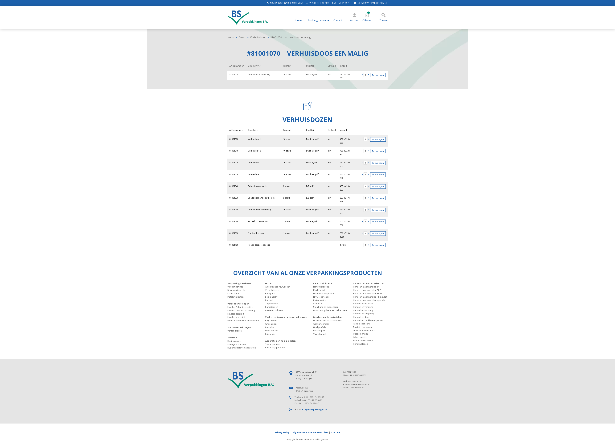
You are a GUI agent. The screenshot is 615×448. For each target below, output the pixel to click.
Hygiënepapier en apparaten (241, 347)
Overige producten (236, 344)
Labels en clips (360, 337)
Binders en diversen (363, 340)
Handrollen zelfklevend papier (368, 320)
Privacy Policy (282, 432)
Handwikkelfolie (321, 286)
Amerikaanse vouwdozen (277, 286)
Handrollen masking (363, 310)
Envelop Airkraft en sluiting (240, 307)
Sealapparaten (272, 344)
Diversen (232, 337)
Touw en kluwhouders (364, 330)
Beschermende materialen (327, 317)
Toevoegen (378, 75)
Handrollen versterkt (363, 306)
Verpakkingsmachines (239, 283)
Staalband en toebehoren (326, 306)
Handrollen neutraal (363, 303)
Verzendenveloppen (238, 303)
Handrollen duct (361, 317)
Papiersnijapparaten (275, 347)
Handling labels (360, 343)
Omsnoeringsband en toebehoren (330, 310)
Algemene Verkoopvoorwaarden (310, 432)
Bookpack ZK (271, 293)
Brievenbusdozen (274, 310)
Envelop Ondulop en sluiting (241, 310)
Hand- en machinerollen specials (369, 300)
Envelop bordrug (235, 313)
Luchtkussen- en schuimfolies (327, 320)
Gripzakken (271, 323)
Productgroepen (317, 20)
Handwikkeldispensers (324, 293)
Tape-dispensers (361, 323)
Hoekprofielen (320, 327)
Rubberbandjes (360, 333)
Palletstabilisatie (322, 283)
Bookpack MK (271, 296)
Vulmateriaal (319, 333)
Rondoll (269, 300)
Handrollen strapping (363, 313)
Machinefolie (319, 290)
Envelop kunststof (236, 317)
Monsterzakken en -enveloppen (243, 320)
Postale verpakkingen (239, 327)
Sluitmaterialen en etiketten (368, 283)
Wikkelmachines (235, 286)
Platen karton (319, 300)
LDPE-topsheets (321, 296)
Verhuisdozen (258, 37)
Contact (337, 20)
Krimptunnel (233, 293)
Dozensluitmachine (236, 290)
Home (298, 20)
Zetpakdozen (271, 303)
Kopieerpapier (234, 341)
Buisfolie (269, 327)
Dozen (242, 37)
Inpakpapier (319, 330)
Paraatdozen (271, 306)
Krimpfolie (270, 333)
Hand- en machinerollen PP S (367, 290)
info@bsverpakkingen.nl (372, 2)
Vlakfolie (317, 303)
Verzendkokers (234, 330)
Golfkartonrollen (321, 323)
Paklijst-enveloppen (363, 327)
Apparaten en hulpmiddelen (280, 340)
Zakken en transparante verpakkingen (286, 317)
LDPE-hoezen (271, 330)
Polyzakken (271, 320)
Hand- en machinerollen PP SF (367, 293)
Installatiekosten (235, 296)
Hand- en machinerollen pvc (366, 286)
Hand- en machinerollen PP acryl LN (370, 296)
